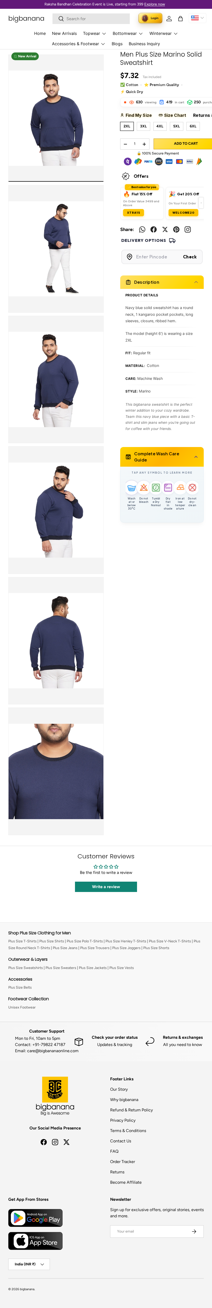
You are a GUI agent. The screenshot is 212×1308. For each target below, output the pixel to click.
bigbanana (27, 1289)
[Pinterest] (176, 229)
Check (190, 256)
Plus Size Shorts (156, 948)
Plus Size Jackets (93, 968)
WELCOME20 (183, 212)
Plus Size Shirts (51, 941)
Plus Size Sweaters (61, 968)
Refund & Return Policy (131, 1109)
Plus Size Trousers (95, 948)
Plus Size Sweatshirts (25, 968)
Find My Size (140, 115)
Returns (117, 1171)
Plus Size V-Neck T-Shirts (170, 941)
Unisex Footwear (22, 1007)
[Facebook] (153, 229)
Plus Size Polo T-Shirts (85, 941)
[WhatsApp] (142, 229)
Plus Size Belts (20, 987)
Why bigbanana (124, 1099)
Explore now (154, 4)
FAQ (114, 1151)
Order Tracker (122, 1161)
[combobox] (91, 18)
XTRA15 (133, 212)
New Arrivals (64, 33)
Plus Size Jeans (65, 948)
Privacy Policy (122, 1120)
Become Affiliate (126, 1182)
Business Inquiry (144, 43)
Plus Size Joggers (126, 948)
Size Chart (177, 115)
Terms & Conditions (128, 1130)
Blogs (117, 43)
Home (40, 33)
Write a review (106, 886)
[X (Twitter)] (165, 229)
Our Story (119, 1089)
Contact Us (120, 1140)
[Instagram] (188, 229)
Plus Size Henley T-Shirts (125, 941)
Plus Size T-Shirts (22, 941)
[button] (180, 18)
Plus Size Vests (121, 968)
